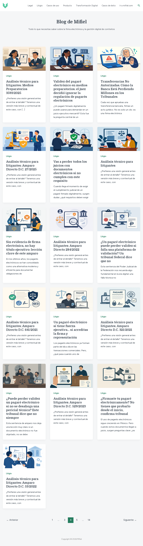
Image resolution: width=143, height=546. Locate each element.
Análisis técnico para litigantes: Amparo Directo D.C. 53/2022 (22, 482)
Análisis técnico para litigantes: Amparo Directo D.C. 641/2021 (22, 326)
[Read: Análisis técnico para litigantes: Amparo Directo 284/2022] (71, 219)
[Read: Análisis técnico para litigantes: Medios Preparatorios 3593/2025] (24, 58)
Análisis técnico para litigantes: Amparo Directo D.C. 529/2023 (69, 402)
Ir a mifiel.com (126, 5)
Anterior (12, 519)
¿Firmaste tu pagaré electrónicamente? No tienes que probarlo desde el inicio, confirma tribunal (117, 406)
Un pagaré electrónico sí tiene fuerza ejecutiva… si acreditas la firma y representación (70, 330)
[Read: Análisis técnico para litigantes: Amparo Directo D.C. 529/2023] (71, 375)
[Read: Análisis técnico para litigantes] (118, 138)
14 (89, 519)
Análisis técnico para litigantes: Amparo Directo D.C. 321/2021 (117, 326)
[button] (139, 5)
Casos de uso (53, 5)
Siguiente (130, 519)
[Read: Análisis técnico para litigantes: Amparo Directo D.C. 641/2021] (24, 299)
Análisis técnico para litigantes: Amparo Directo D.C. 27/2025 (22, 165)
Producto (67, 5)
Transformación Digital (87, 5)
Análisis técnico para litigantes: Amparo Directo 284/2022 (69, 245)
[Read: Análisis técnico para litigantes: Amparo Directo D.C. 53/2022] (24, 456)
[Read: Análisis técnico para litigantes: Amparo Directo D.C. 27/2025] (24, 138)
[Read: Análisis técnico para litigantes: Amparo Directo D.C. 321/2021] (118, 299)
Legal (30, 5)
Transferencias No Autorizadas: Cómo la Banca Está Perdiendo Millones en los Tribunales (117, 89)
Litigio (40, 5)
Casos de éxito (109, 5)
